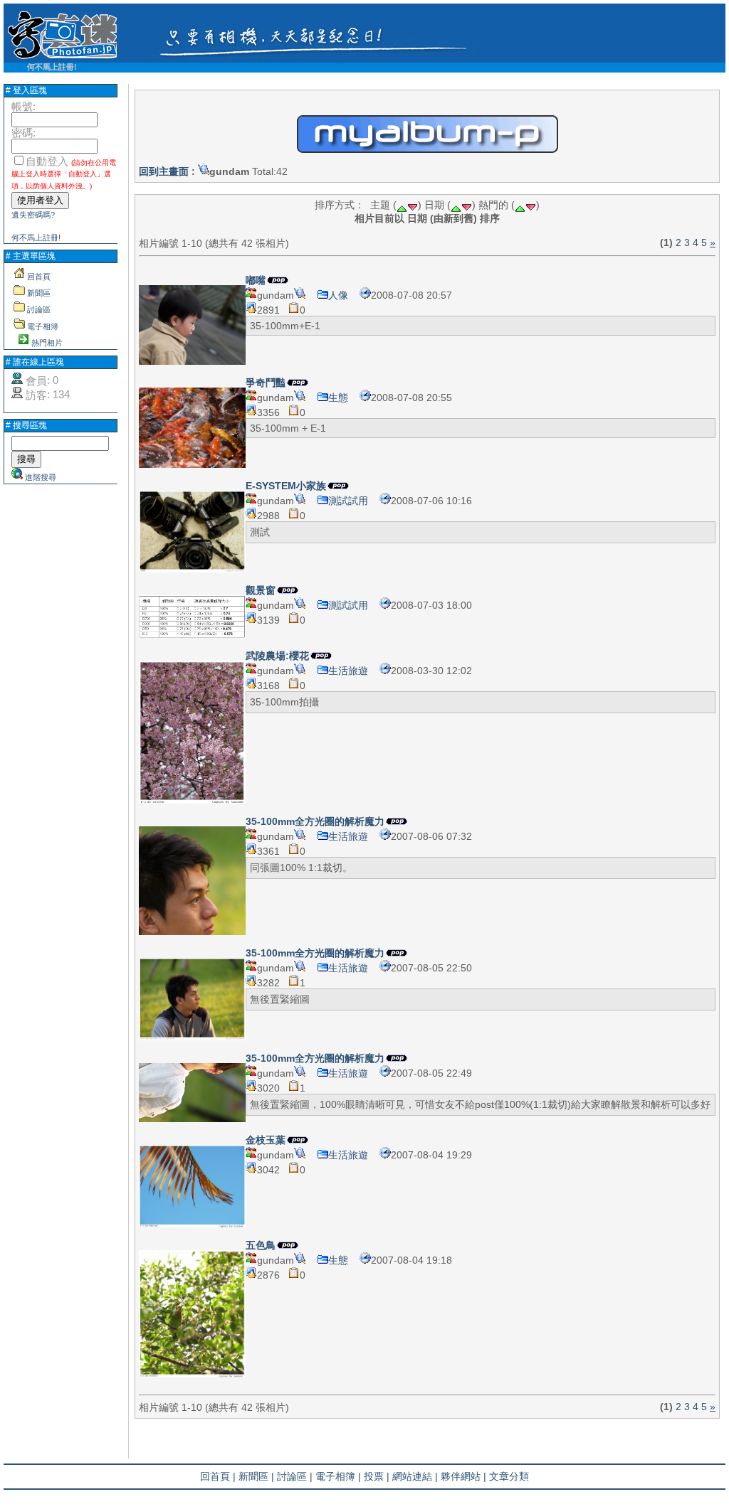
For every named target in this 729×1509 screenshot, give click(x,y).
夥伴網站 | (463, 1476)
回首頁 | (218, 1476)
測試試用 (348, 500)
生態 (338, 397)
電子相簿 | (338, 1476)
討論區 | (295, 1476)
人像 (338, 295)
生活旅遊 (348, 670)
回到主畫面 (164, 171)
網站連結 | (415, 1476)
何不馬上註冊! (52, 67)
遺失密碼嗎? (33, 214)
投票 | (376, 1476)
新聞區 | (256, 1476)
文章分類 (509, 1476)
